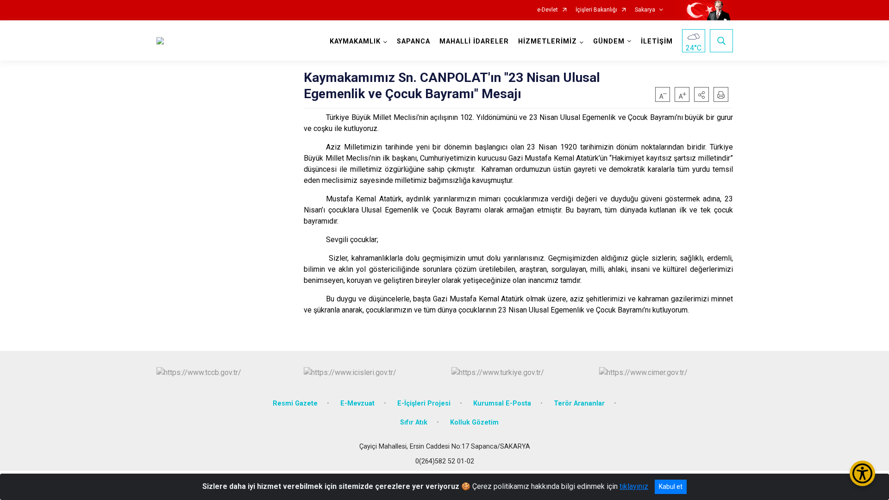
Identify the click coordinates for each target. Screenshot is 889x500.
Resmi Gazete (295, 403)
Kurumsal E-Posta (502, 403)
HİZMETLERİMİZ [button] (547, 41)
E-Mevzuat (357, 403)
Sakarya (645, 10)
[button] (701, 94)
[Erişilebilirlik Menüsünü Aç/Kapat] (862, 473)
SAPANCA (413, 41)
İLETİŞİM (657, 41)
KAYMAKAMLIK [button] (355, 41)
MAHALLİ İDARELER (474, 41)
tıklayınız (634, 486)
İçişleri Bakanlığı (596, 10)
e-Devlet (547, 10)
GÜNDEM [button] (609, 41)
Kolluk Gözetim (474, 422)
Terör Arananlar (579, 403)
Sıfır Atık (413, 422)
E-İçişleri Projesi (424, 403)
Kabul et (670, 486)
